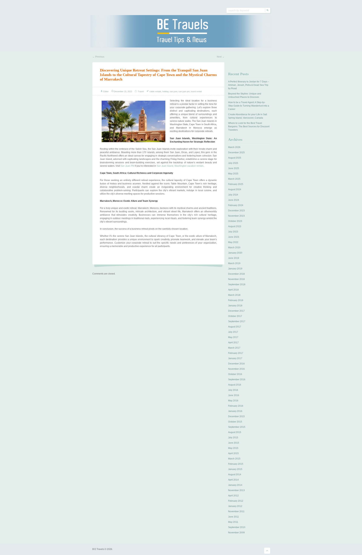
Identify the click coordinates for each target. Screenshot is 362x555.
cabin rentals (155, 91)
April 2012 (233, 495)
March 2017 (234, 347)
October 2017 (235, 316)
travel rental (196, 91)
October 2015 (235, 421)
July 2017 (233, 332)
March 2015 (234, 458)
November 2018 (236, 279)
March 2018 (234, 295)
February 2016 (235, 406)
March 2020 (234, 247)
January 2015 (235, 469)
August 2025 (234, 157)
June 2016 (233, 395)
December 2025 (236, 152)
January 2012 (235, 506)
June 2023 (233, 237)
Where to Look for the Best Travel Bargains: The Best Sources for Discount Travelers (248, 126)
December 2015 (236, 416)
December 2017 (236, 311)
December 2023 (236, 210)
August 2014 (234, 474)
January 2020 (235, 252)
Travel (141, 91)
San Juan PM (127, 166)
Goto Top (267, 550)
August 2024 (234, 189)
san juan (173, 91)
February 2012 (235, 501)
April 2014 (233, 479)
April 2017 (233, 342)
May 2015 (233, 448)
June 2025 (233, 168)
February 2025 (235, 184)
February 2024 (235, 205)
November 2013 (236, 490)
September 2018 (236, 284)
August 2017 (234, 326)
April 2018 (233, 289)
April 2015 (233, 453)
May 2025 (233, 173)
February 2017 (235, 353)
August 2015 (234, 432)
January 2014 (235, 485)
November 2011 (236, 511)
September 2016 (236, 379)
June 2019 (233, 258)
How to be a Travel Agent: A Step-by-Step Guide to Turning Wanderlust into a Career (248, 105)
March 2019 (234, 263)
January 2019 (235, 268)
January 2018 (235, 305)
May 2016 (233, 400)
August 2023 (234, 226)
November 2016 (236, 369)
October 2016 (235, 374)
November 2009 (236, 532)
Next (220, 56)
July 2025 (233, 163)
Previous (98, 56)
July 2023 (233, 231)
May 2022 (233, 242)
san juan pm (184, 91)
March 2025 (234, 179)
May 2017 (233, 337)
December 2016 (236, 363)
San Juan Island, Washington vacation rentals (180, 166)
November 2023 (236, 216)
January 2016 (235, 411)
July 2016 (233, 390)
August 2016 (234, 384)
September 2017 (236, 321)
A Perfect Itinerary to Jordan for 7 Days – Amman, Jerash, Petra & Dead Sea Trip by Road (248, 85)
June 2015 (233, 443)
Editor (106, 91)
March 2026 (234, 147)
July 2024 (233, 194)
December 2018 (236, 274)
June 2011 (233, 516)
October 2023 (235, 221)
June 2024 (233, 200)
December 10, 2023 (123, 91)
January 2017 (235, 358)
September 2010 (236, 527)
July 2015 (233, 437)
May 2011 (233, 522)
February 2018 (235, 300)
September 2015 (236, 427)
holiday (165, 91)
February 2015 (235, 464)
